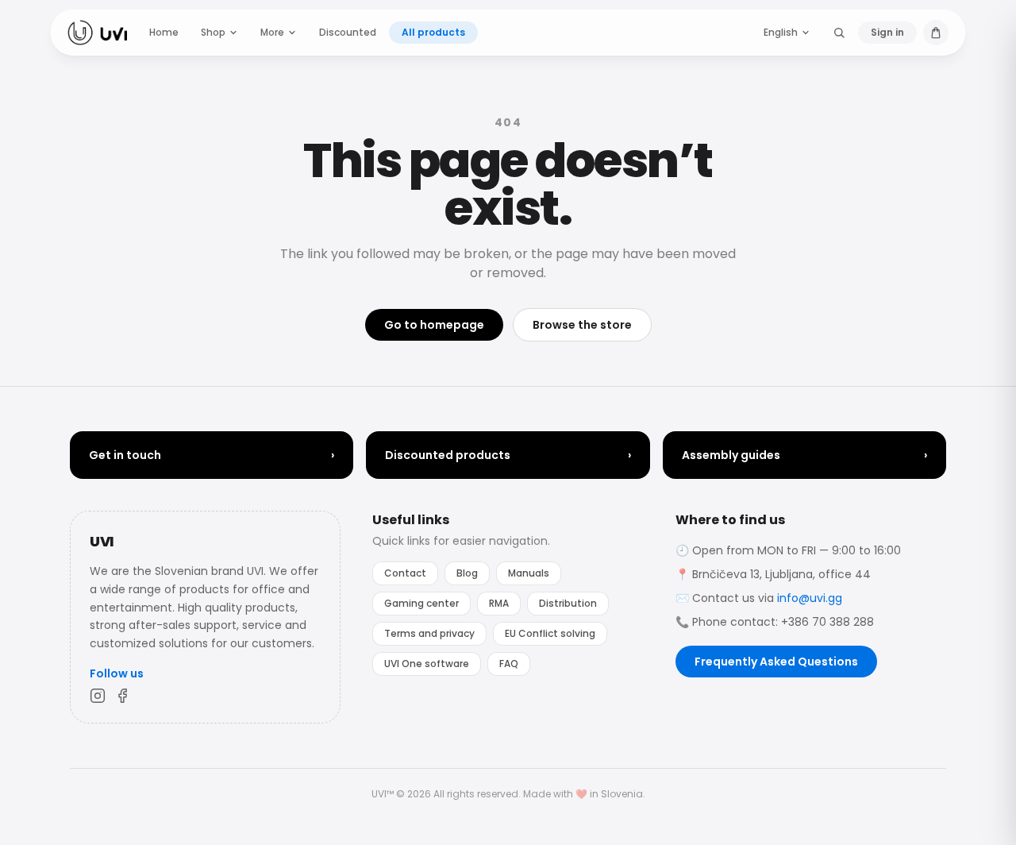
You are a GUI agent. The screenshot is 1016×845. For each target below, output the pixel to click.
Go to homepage (434, 325)
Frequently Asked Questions (776, 661)
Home (164, 32)
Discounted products (507, 455)
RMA (499, 603)
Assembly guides (804, 455)
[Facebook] (123, 696)
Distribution (568, 603)
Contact (405, 573)
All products (433, 32)
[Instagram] (98, 696)
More (272, 32)
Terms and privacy (429, 633)
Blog (467, 573)
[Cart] (936, 32)
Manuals (528, 573)
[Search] (839, 32)
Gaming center (421, 603)
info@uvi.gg (809, 598)
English (781, 32)
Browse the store (582, 325)
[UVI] (97, 32)
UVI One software (426, 663)
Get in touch (211, 455)
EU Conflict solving (550, 633)
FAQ (508, 663)
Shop (213, 32)
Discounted (347, 32)
